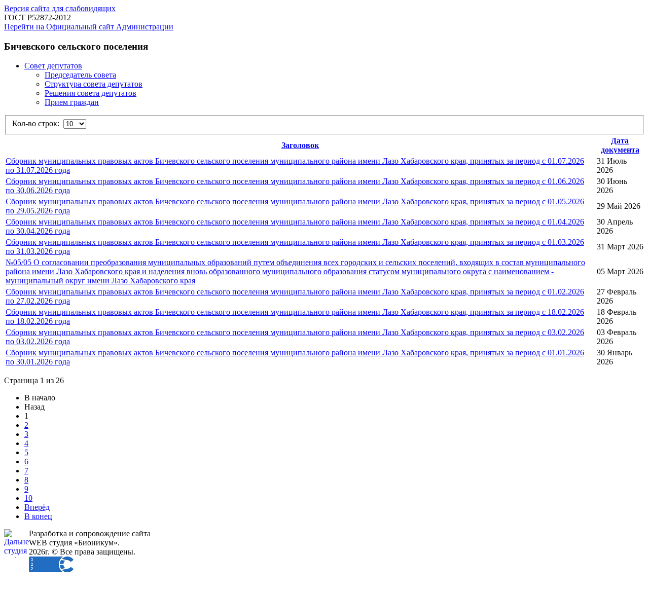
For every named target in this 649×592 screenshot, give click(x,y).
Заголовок (300, 145)
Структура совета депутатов (93, 84)
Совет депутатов (53, 65)
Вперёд (37, 507)
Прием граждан (72, 102)
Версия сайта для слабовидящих (60, 8)
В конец (38, 516)
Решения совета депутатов (90, 93)
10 (28, 498)
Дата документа (620, 145)
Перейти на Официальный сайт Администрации (88, 26)
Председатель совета (80, 74)
